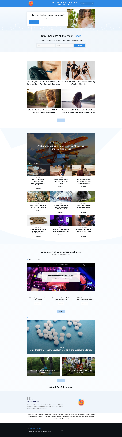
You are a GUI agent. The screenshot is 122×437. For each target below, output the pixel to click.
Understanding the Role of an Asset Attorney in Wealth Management (38, 231)
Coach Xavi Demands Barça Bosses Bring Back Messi (43, 366)
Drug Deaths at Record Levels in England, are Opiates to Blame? (61, 337)
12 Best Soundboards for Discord (61, 277)
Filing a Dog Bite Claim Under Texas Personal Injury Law (84, 207)
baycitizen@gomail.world (35, 428)
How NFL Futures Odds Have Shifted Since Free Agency (78, 366)
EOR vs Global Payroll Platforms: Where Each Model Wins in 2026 (61, 207)
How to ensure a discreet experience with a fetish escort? (83, 231)
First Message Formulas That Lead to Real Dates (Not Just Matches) (84, 181)
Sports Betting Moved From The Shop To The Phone (61, 181)
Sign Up (80, 45)
